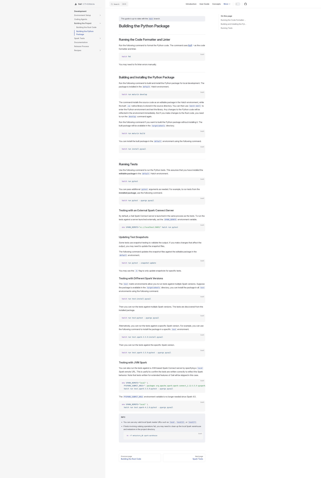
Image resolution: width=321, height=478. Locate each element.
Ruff (190, 45)
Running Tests (226, 28)
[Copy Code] (201, 56)
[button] (100, 15)
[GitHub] (245, 4)
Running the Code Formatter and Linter (234, 20)
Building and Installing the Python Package (234, 24)
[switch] (237, 4)
